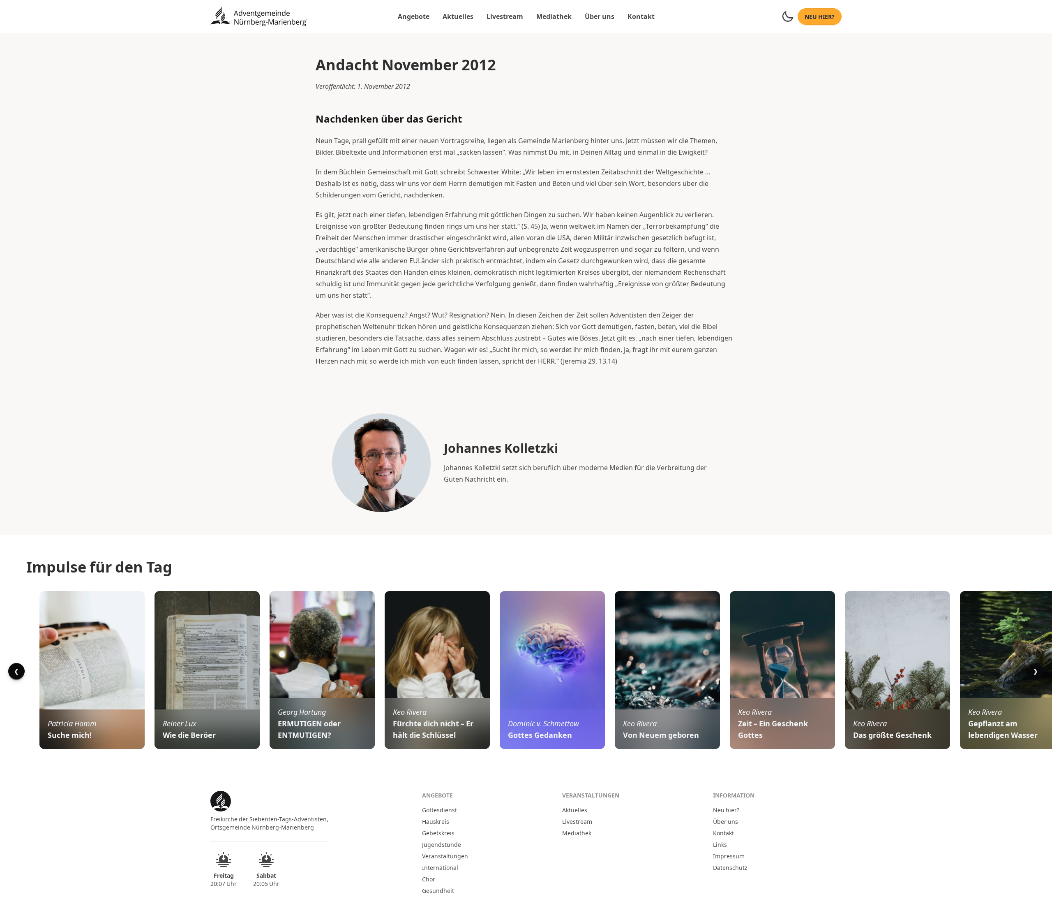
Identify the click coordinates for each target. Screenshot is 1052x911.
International (440, 867)
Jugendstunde (441, 844)
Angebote (413, 16)
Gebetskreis (438, 833)
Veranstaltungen (445, 856)
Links (720, 844)
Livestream (505, 16)
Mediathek (554, 16)
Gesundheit (438, 890)
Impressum (729, 856)
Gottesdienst (439, 810)
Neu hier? (726, 810)
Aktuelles (458, 16)
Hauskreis (435, 821)
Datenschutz (730, 867)
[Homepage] (258, 16)
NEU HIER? (820, 16)
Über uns (599, 16)
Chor (428, 879)
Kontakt (641, 16)
